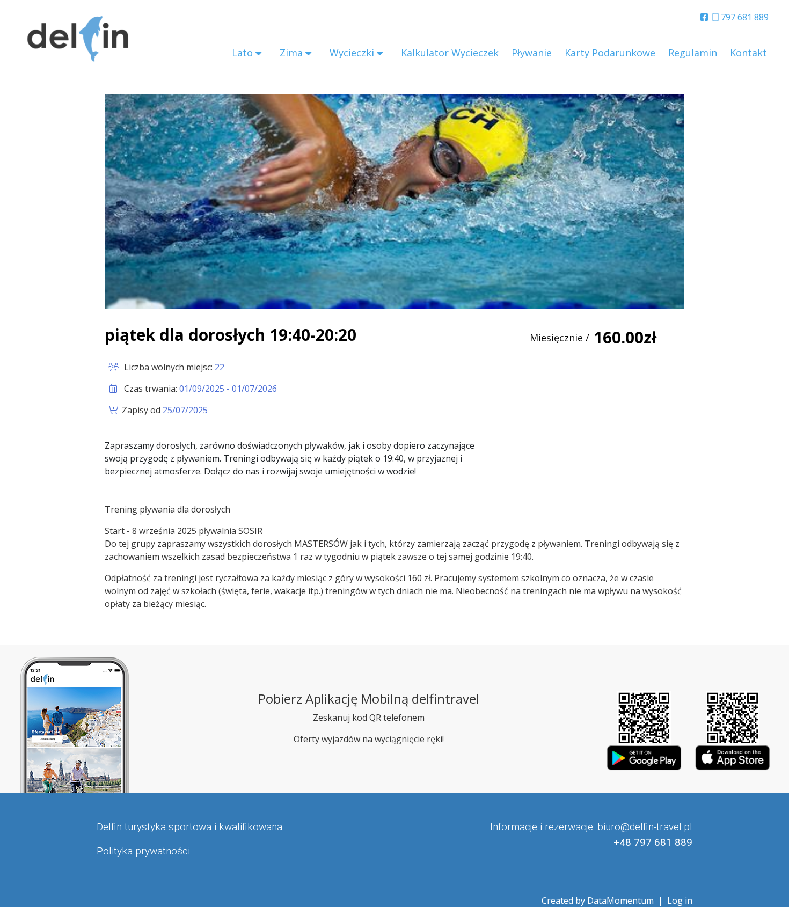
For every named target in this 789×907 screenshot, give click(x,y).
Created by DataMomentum (599, 900)
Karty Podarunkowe (610, 52)
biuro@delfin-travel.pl (644, 827)
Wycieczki (352, 52)
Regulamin (692, 52)
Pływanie (532, 52)
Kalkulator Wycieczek (450, 52)
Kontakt (748, 52)
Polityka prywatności (143, 851)
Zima (291, 52)
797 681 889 (744, 17)
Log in (679, 900)
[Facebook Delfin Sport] (706, 17)
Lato (242, 52)
